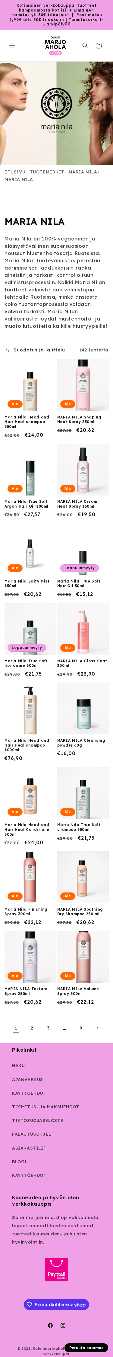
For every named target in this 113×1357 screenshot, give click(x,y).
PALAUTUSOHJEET (33, 1134)
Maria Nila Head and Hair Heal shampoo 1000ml (27, 745)
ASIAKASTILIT (29, 1148)
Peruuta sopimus (86, 1347)
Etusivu (15, 172)
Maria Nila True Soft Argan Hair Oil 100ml (27, 504)
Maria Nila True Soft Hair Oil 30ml (79, 583)
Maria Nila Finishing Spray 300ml (26, 911)
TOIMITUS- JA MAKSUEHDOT (45, 1107)
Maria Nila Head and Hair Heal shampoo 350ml (27, 422)
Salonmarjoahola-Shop (55, 1348)
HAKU (18, 1065)
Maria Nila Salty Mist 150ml (27, 583)
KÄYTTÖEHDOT (29, 1093)
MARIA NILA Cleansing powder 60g (81, 742)
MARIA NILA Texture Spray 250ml (26, 991)
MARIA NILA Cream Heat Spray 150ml (77, 504)
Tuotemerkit (47, 172)
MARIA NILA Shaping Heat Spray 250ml (79, 419)
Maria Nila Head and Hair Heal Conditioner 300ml (28, 829)
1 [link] (16, 1028)
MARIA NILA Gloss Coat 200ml (82, 663)
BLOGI (19, 1161)
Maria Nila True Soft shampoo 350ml (79, 827)
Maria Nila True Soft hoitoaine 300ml (26, 663)
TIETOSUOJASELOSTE (37, 1120)
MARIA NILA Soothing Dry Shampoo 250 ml (80, 911)
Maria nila (83, 172)
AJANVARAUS (27, 1079)
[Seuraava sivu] (97, 1028)
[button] (12, 45)
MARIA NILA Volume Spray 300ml (78, 991)
